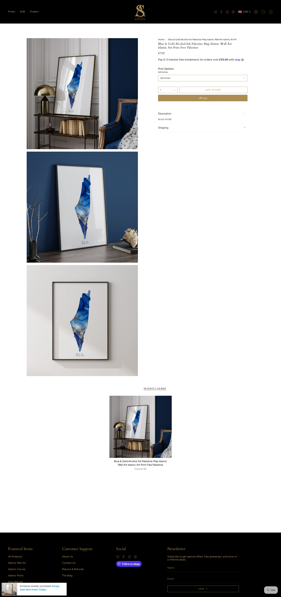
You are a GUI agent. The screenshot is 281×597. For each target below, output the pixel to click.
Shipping (163, 127)
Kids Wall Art (15, 581)
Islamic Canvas (16, 569)
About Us (67, 556)
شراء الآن (202, 98)
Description (164, 113)
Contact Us (68, 562)
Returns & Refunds (73, 569)
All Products (15, 556)
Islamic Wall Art (17, 562)
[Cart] (271, 12)
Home (161, 39)
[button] (12, 11)
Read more (165, 119)
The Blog (67, 575)
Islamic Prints (15, 575)
